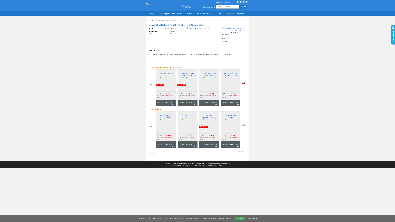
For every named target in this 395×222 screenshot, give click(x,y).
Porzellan (157, 20)
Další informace (252, 218)
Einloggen (186, 6)
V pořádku (239, 218)
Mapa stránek (225, 163)
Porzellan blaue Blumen (169, 20)
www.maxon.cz (220, 165)
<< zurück (152, 153)
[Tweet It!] (239, 30)
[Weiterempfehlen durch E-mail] (233, 28)
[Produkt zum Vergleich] (230, 32)
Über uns (219, 2)
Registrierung (186, 7)
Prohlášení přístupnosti (212, 163)
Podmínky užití (199, 163)
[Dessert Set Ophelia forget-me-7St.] (199, 28)
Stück (224, 38)
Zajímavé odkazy (170, 163)
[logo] (148, 1)
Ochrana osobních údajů (185, 163)
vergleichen (226, 34)
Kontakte (227, 2)
